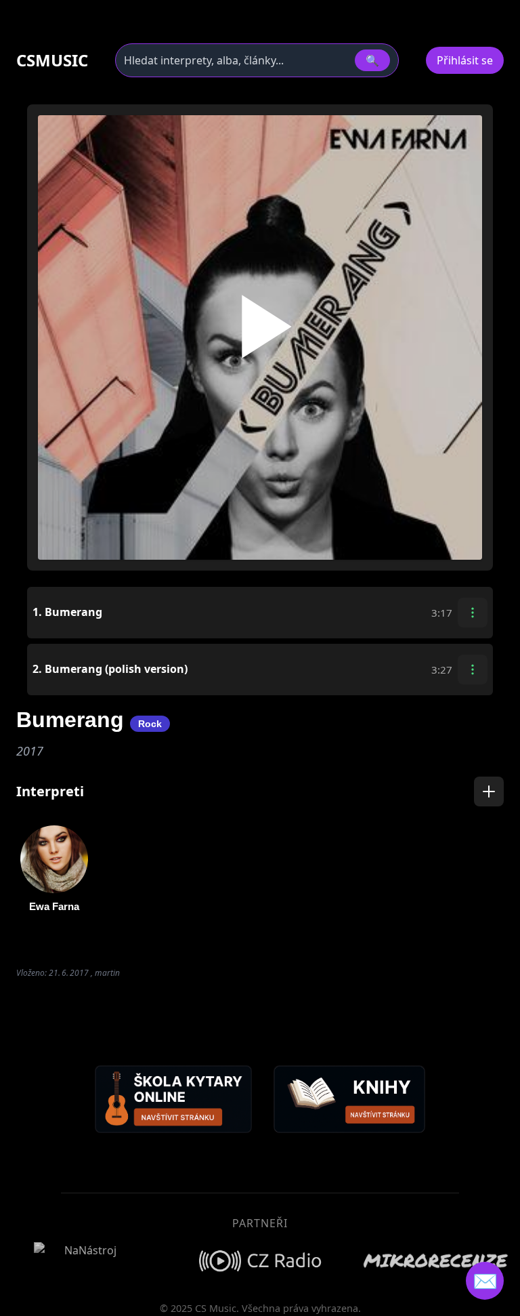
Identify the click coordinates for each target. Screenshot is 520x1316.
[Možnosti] (473, 613)
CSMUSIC (52, 60)
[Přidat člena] (489, 791)
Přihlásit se (465, 60)
